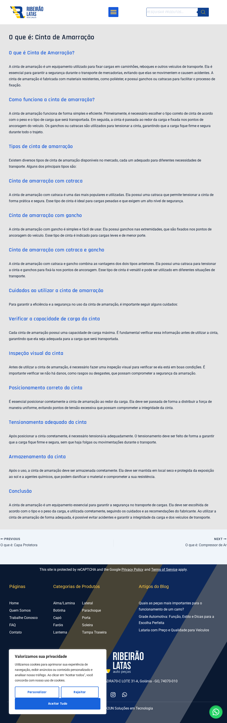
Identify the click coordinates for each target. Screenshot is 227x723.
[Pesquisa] (203, 12)
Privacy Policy (132, 569)
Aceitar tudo (57, 703)
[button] (113, 12)
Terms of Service (164, 569)
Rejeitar (80, 692)
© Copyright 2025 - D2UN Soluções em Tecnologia (113, 708)
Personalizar (37, 692)
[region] (57, 681)
